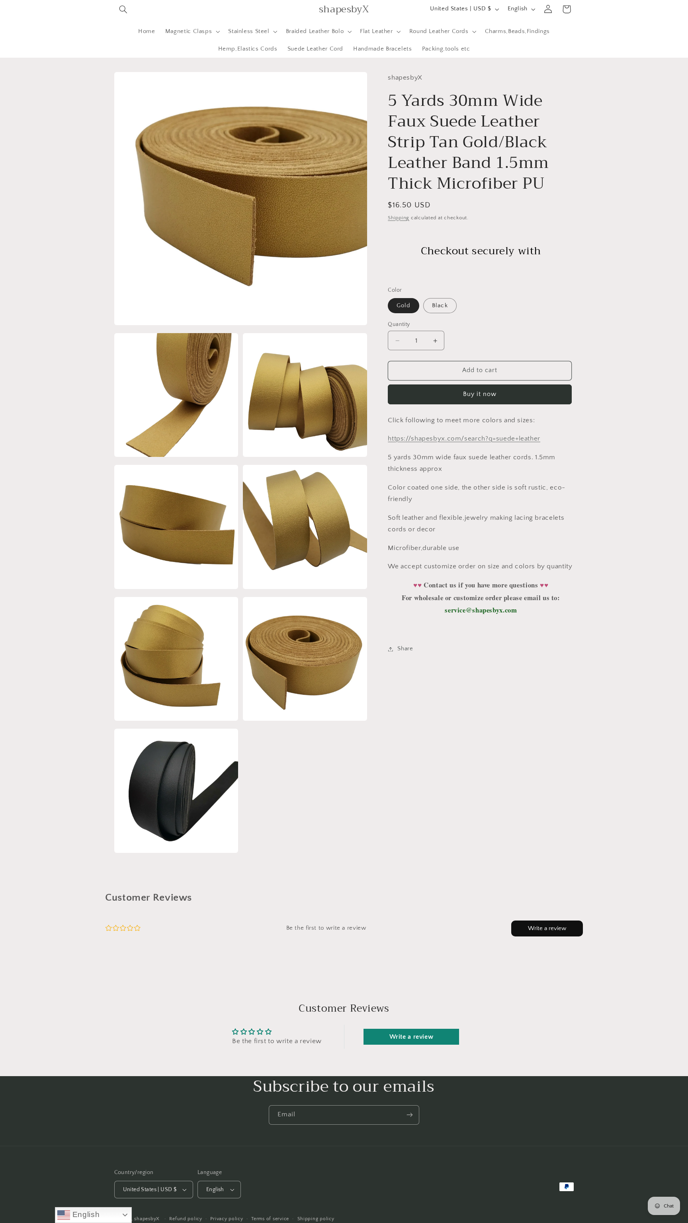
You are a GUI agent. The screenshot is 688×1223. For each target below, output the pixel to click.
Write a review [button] (411, 1036)
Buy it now (480, 394)
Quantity (399, 324)
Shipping (398, 217)
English (85, 1214)
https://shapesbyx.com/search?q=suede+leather (464, 438)
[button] (123, 9)
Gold (403, 305)
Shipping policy (315, 1218)
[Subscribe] (410, 1115)
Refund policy (185, 1218)
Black (440, 305)
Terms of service (270, 1218)
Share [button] (405, 649)
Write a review (547, 928)
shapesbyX (147, 1218)
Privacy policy (226, 1218)
